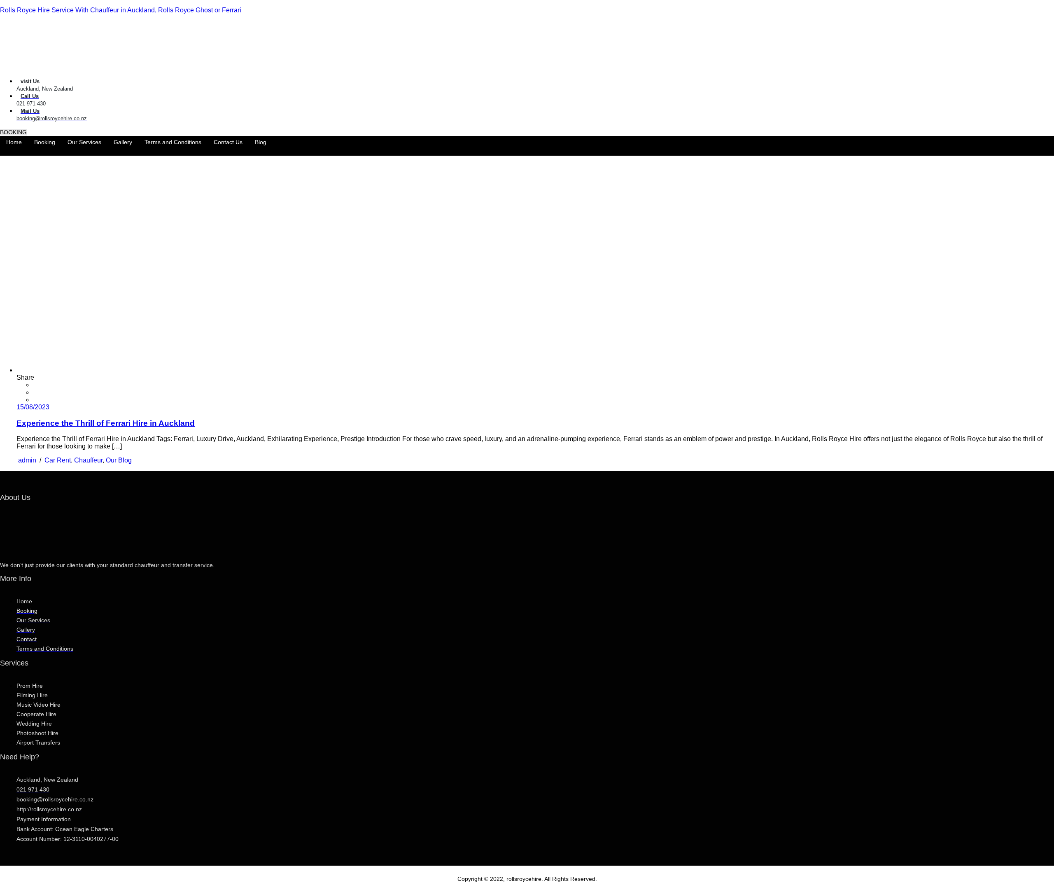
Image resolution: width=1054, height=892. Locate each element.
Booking (44, 142)
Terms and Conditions (173, 142)
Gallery (123, 142)
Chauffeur (88, 460)
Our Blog (119, 460)
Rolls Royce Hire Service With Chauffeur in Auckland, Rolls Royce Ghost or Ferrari (120, 10)
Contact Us (228, 142)
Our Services (84, 142)
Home (14, 142)
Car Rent (57, 460)
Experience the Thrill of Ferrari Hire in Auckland (105, 423)
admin (27, 460)
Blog (260, 142)
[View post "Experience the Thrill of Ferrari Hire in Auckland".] (190, 370)
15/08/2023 (32, 407)
